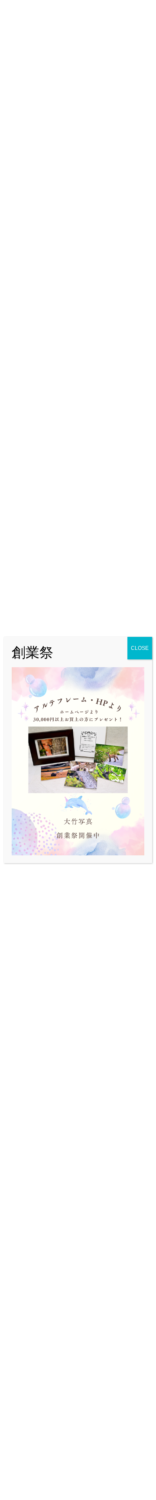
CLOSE (140, 648)
